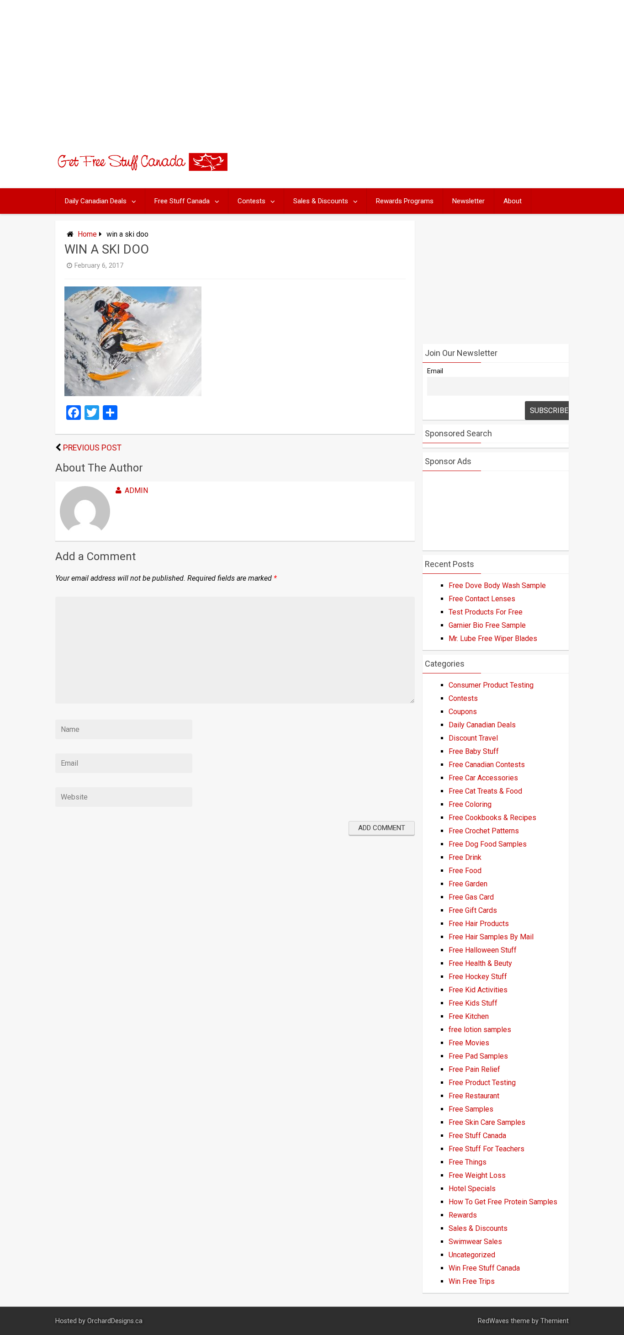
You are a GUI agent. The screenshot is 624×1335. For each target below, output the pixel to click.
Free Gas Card (471, 897)
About (512, 201)
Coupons (463, 711)
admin (136, 490)
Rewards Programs (405, 201)
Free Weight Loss (477, 1175)
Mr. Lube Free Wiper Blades (493, 638)
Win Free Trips (472, 1281)
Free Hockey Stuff (478, 976)
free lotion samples (480, 1029)
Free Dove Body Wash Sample (497, 585)
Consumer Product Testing (491, 685)
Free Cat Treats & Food (485, 791)
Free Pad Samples (478, 1056)
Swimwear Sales (475, 1241)
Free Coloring (470, 804)
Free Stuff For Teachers (486, 1148)
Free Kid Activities (478, 989)
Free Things (468, 1162)
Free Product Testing (482, 1082)
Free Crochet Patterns (484, 830)
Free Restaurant (474, 1095)
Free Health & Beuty (480, 963)
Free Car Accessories (483, 777)
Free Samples (471, 1109)
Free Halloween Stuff (483, 950)
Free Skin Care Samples (487, 1122)
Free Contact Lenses (482, 598)
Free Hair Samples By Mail (491, 936)
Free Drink (465, 857)
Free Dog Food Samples (488, 844)
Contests (251, 201)
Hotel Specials (472, 1188)
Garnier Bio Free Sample (487, 625)
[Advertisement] (312, 68)
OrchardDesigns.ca (115, 1321)
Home (87, 234)
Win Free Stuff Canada (484, 1268)
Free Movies (469, 1042)
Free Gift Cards (473, 910)
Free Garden (468, 883)
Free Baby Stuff (474, 751)
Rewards (463, 1215)
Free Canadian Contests (487, 764)
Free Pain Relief (474, 1069)
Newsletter (468, 201)
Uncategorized (472, 1254)
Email (435, 371)
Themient (554, 1321)
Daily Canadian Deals (96, 201)
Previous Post (92, 447)
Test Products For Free (486, 612)
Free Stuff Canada (182, 201)
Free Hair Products (479, 923)
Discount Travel (473, 738)
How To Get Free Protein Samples (503, 1201)
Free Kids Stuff (473, 1003)
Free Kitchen (469, 1016)
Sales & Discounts (320, 201)
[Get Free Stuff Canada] (141, 168)
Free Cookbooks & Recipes (492, 817)
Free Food (465, 870)
